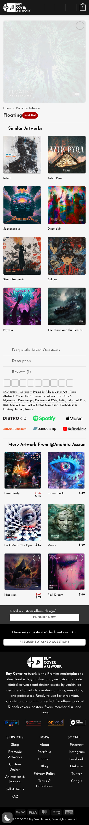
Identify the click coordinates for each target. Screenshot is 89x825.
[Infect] (22, 154)
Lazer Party (12, 493)
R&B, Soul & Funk (14, 405)
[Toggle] (7, 350)
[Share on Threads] (30, 383)
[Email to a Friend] (38, 383)
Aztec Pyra (55, 178)
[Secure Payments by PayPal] (11, 722)
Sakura (52, 279)
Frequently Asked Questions (36, 350)
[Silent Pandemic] (22, 256)
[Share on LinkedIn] (53, 383)
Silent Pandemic (13, 279)
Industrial (73, 400)
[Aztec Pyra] (67, 154)
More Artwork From (47, 445)
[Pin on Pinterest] (46, 383)
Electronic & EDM (46, 400)
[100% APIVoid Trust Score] (56, 722)
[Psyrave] (22, 306)
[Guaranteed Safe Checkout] (78, 722)
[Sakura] (67, 256)
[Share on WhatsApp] (7, 383)
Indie (62, 400)
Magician (10, 594)
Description (21, 361)
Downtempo (25, 400)
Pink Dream (55, 594)
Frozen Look (56, 493)
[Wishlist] (71, 7)
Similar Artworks (24, 128)
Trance (29, 409)
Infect (7, 178)
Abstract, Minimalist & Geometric (24, 396)
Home (7, 108)
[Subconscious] (22, 205)
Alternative (54, 396)
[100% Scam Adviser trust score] (33, 722)
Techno (19, 409)
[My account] (60, 7)
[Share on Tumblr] (61, 383)
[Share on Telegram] (69, 383)
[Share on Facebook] (15, 383)
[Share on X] (22, 383)
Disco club (54, 228)
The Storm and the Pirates (65, 330)
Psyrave (8, 330)
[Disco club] (67, 205)
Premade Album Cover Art (50, 391)
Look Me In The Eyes (18, 545)
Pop (82, 400)
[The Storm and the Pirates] (67, 306)
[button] (39, 7)
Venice (52, 545)
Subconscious (11, 228)
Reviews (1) (21, 372)
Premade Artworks (28, 108)
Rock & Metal (35, 405)
